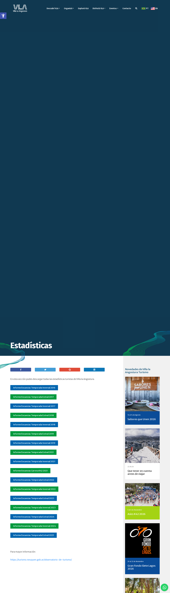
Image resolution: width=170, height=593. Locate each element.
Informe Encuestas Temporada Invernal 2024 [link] (34, 526)
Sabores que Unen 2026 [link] (142, 419)
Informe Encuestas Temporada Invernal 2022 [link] (34, 489)
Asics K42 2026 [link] (136, 514)
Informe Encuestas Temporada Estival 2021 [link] (33, 452)
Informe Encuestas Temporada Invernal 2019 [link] (34, 443)
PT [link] (146, 8)
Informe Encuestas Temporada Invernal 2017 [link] (34, 406)
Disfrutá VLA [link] (98, 8)
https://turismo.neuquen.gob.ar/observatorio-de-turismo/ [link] (41, 559)
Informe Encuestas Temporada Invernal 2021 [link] (34, 461)
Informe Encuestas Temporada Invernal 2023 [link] (34, 507)
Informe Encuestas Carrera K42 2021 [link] (30, 470)
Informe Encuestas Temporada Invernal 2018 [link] (34, 424)
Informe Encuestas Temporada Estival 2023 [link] (33, 498)
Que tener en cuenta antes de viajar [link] (140, 472)
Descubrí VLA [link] (52, 8)
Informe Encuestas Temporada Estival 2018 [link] (33, 415)
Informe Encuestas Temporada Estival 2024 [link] (33, 517)
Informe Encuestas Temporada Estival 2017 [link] (33, 397)
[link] (3, 15)
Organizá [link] (68, 8)
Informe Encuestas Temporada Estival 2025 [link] (33, 535)
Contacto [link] (126, 8)
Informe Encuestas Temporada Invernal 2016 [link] (34, 387)
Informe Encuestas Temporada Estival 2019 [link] (33, 434)
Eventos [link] (113, 8)
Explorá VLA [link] (83, 8)
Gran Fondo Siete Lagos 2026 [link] (141, 567)
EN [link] (156, 8)
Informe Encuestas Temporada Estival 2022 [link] (34, 480)
